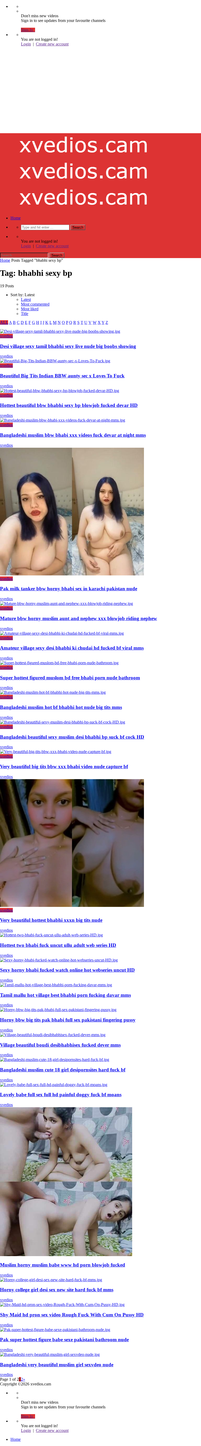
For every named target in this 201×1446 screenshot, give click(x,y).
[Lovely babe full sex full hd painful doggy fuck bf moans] (53, 1084)
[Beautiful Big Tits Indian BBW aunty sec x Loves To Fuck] (55, 361)
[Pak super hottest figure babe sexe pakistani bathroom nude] (55, 1329)
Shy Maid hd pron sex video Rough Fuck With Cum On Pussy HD (72, 1314)
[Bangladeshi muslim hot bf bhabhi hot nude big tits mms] (53, 692)
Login (26, 44)
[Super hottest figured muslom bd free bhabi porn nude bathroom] (59, 663)
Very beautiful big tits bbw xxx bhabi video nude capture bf (64, 766)
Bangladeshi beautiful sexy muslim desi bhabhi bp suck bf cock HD (72, 737)
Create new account (52, 44)
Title (24, 313)
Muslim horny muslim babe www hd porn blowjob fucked (62, 1265)
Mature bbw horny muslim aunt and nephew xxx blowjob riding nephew (78, 618)
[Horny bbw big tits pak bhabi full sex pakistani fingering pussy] (58, 1009)
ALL (4, 322)
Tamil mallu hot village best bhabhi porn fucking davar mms (65, 995)
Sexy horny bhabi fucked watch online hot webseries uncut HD (67, 970)
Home (15, 218)
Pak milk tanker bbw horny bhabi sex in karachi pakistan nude (68, 588)
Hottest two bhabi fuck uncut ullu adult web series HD (58, 945)
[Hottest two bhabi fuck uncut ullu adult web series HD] (51, 935)
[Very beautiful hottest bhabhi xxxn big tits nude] (72, 905)
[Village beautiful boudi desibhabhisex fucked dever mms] (52, 1035)
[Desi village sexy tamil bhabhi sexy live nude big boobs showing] (60, 331)
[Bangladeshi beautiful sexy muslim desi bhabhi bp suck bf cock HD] (62, 722)
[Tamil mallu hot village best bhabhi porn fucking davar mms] (56, 985)
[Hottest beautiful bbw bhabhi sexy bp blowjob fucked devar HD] (59, 390)
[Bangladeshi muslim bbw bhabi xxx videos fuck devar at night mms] (62, 420)
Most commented (35, 304)
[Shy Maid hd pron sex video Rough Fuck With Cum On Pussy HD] (62, 1304)
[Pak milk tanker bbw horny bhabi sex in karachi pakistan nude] (72, 574)
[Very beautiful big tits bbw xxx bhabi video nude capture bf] (55, 751)
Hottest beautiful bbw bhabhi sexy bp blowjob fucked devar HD (69, 405)
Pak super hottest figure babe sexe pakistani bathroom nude (64, 1339)
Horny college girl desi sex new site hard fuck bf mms (56, 1289)
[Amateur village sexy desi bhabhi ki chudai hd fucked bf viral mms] (62, 633)
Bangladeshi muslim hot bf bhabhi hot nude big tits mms (61, 707)
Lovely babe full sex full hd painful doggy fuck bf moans (60, 1094)
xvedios (6, 336)
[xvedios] (84, 100)
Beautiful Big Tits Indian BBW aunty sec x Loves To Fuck (62, 375)
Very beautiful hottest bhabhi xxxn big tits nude (51, 920)
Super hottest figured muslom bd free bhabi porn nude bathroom (70, 677)
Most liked (29, 309)
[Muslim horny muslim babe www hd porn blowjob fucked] (66, 1254)
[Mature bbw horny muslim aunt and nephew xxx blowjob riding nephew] (66, 603)
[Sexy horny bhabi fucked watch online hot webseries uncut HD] (59, 960)
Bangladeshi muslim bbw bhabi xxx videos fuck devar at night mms (73, 435)
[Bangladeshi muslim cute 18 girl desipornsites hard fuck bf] (54, 1059)
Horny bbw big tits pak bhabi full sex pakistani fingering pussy (68, 1020)
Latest (26, 299)
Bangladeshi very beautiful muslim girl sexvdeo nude (56, 1364)
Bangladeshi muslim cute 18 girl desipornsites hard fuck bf (62, 1069)
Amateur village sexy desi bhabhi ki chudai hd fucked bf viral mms (72, 648)
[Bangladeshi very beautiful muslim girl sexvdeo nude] (50, 1354)
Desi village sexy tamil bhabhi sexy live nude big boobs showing (68, 346)
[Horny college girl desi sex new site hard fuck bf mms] (51, 1280)
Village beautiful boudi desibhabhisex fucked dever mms (60, 1045)
